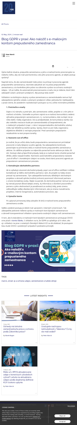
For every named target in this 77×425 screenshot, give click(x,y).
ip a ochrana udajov (22, 281)
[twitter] (58, 66)
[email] (52, 66)
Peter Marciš (10, 54)
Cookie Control (8, 407)
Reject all (62, 416)
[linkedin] (64, 66)
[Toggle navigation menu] (73, 3)
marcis (4, 281)
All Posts (5, 24)
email (10, 281)
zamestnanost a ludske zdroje (43, 281)
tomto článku (17, 220)
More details (71, 406)
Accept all (62, 421)
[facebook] (70, 66)
